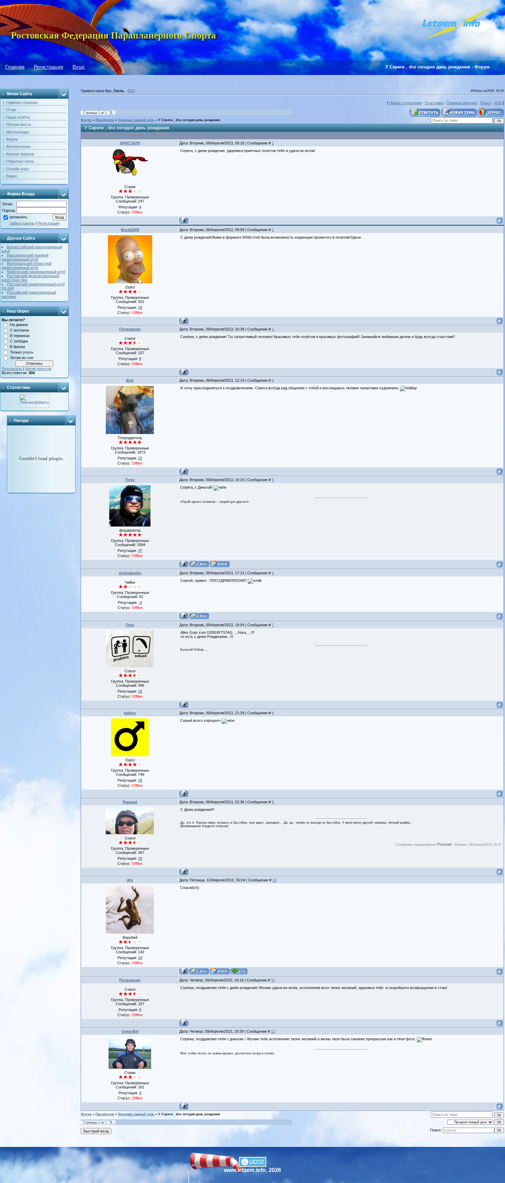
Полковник (130, 329)
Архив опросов (38, 369)
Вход (78, 67)
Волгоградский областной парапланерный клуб (27, 265)
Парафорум (105, 120)
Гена (130, 625)
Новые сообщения (405, 103)
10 (274, 880)
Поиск (485, 103)
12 (273, 1031)
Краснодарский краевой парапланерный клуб (25, 257)
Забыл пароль (22, 223)
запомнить (18, 217)
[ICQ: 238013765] (239, 971)
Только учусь (21, 352)
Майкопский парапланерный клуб (36, 272)
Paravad (130, 802)
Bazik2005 (130, 230)
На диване (19, 325)
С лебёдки (19, 341)
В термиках (20, 336)
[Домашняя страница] (219, 564)
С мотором (19, 330)
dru (130, 880)
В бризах (17, 347)
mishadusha (130, 573)
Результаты (12, 369)
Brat (130, 380)
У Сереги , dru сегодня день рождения (189, 120)
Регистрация (48, 67)
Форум (86, 120)
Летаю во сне (21, 358)
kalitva (130, 713)
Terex (130, 480)
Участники (434, 103)
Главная (14, 67)
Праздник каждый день (136, 120)
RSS (131, 91)
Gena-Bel (130, 1031)
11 (273, 980)
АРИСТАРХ (130, 143)
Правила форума (462, 103)
